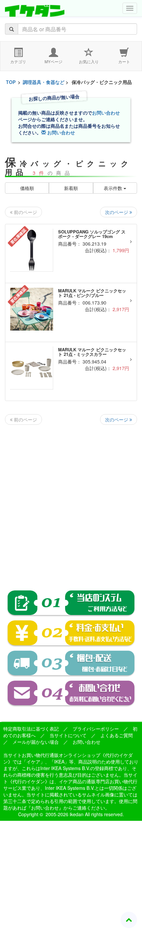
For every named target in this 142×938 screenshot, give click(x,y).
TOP (11, 82)
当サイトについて (68, 735)
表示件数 (114, 188)
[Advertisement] (71, 502)
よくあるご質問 (116, 735)
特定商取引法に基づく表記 (31, 728)
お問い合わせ (106, 112)
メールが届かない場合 (36, 741)
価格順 (27, 188)
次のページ (117, 212)
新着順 (71, 188)
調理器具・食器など (43, 82)
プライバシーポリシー (96, 728)
